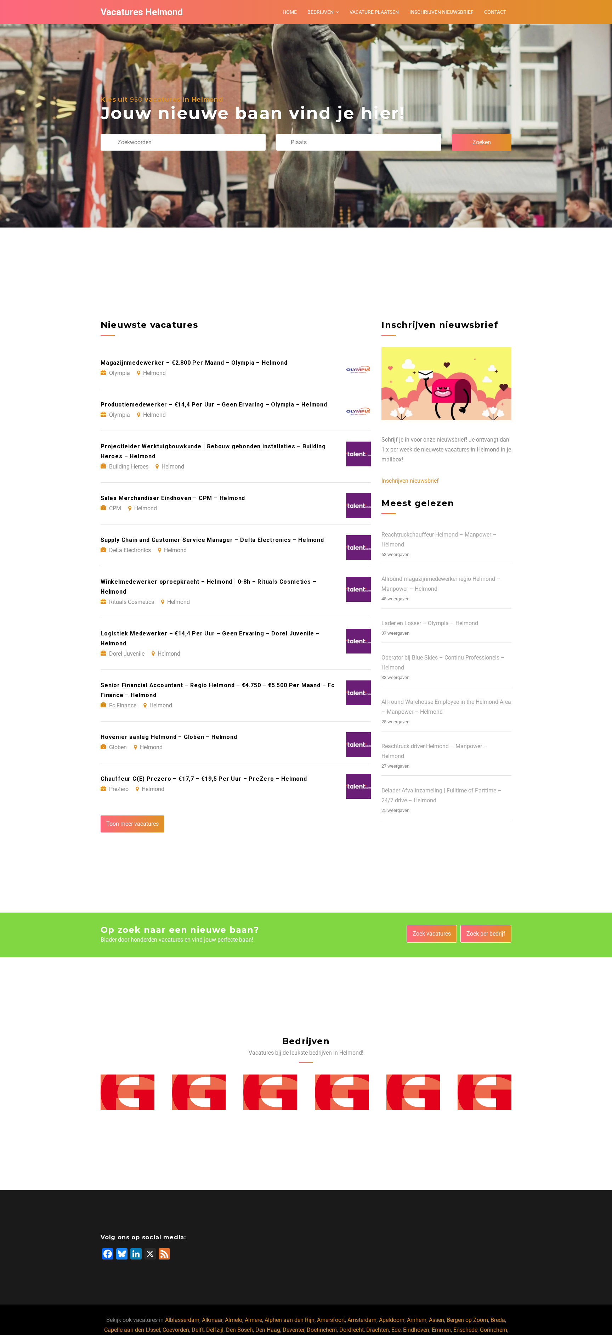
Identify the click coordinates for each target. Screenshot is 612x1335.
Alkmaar (212, 1320)
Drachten (377, 1329)
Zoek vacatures (432, 933)
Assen (436, 1320)
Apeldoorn (391, 1320)
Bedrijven (320, 12)
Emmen (441, 1329)
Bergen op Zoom (467, 1320)
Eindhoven (416, 1329)
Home (290, 12)
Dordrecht (351, 1329)
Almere (253, 1320)
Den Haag (267, 1329)
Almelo (233, 1320)
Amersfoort (331, 1320)
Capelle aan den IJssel (132, 1329)
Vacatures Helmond (142, 12)
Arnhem (416, 1320)
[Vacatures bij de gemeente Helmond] (127, 1092)
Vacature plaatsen (374, 12)
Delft (198, 1329)
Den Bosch (239, 1329)
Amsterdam (361, 1320)
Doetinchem (322, 1329)
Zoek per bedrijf (485, 933)
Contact (495, 12)
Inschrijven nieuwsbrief (441, 12)
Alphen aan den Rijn (289, 1320)
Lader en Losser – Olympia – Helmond (429, 623)
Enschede (465, 1329)
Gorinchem (493, 1329)
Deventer (293, 1329)
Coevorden (176, 1329)
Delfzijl (214, 1329)
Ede (396, 1329)
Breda (498, 1320)
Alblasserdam (182, 1320)
